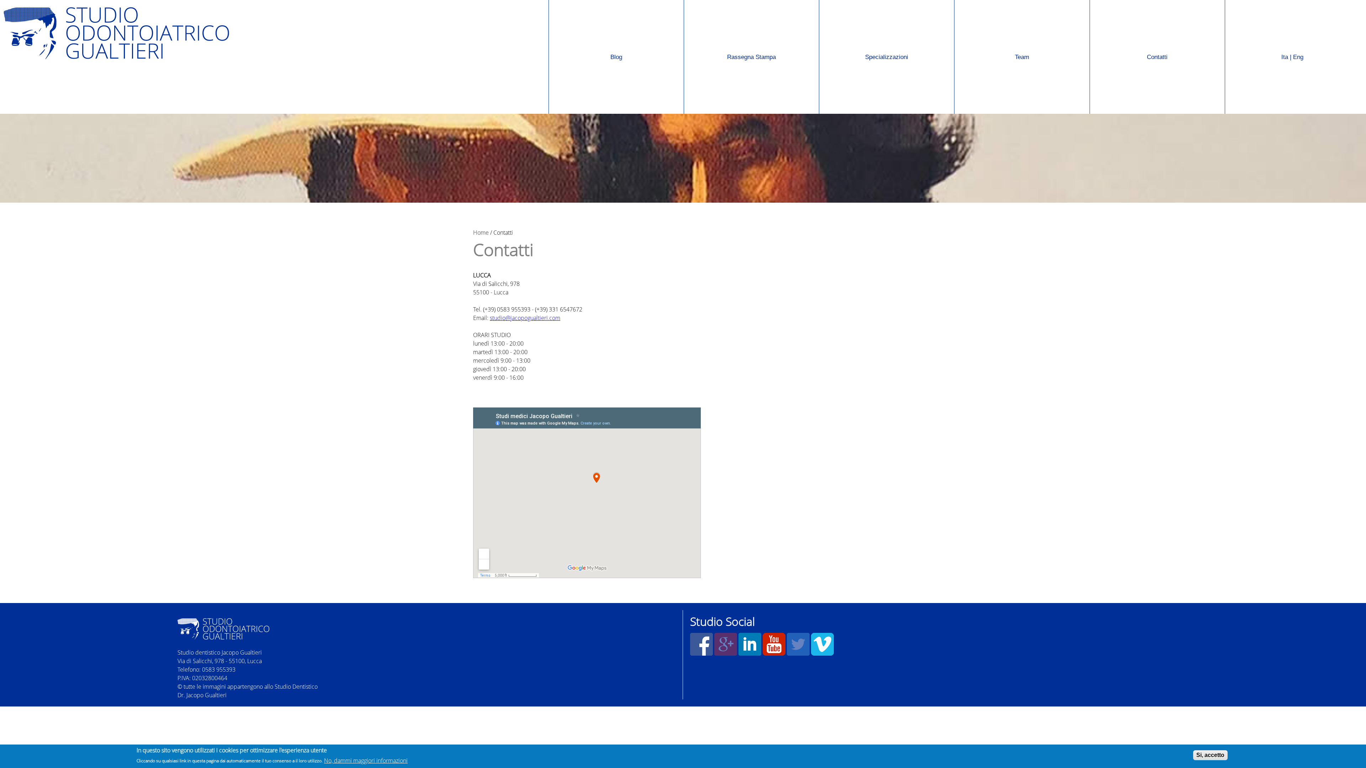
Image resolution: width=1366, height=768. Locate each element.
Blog (616, 57)
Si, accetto (1210, 755)
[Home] (256, 33)
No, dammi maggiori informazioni (366, 760)
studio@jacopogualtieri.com (525, 318)
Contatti (1157, 57)
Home (481, 232)
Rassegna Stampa (730, 32)
